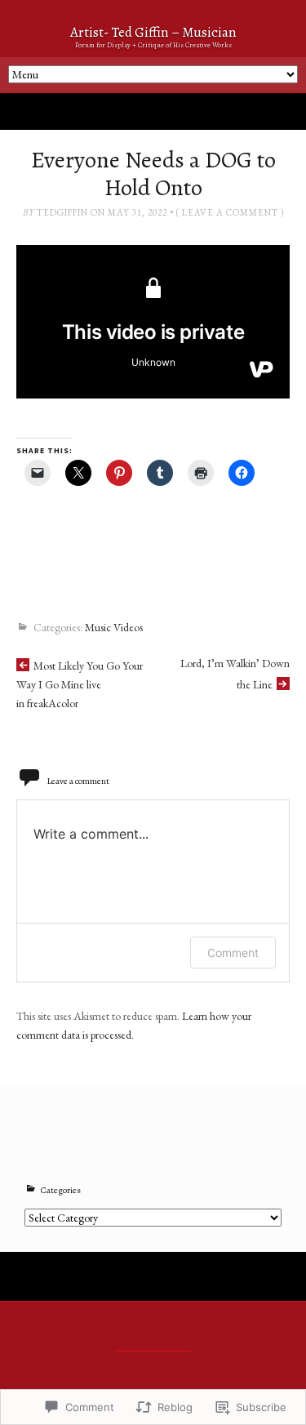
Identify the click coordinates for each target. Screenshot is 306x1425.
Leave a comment (230, 212)
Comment (233, 953)
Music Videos (114, 627)
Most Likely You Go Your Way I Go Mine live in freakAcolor (79, 684)
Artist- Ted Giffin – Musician (153, 32)
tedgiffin (62, 212)
